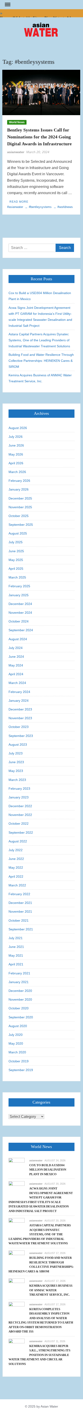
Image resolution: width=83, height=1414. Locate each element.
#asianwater (15, 207)
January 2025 (19, 595)
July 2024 (16, 648)
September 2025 (21, 524)
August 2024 (18, 639)
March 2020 (17, 1052)
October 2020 (19, 1008)
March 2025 (17, 577)
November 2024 (20, 612)
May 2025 (16, 560)
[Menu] (7, 4)
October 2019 (19, 1061)
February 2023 (19, 788)
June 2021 (16, 947)
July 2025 (16, 542)
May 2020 (16, 1043)
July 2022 (16, 850)
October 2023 (19, 727)
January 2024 (19, 700)
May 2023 (16, 771)
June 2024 (16, 656)
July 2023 (16, 753)
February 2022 (19, 894)
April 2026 (16, 463)
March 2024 (17, 683)
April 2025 (16, 568)
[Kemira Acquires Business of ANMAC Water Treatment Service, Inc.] (17, 1286)
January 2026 (19, 489)
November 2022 (20, 815)
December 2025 (20, 498)
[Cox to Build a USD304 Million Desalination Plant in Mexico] (17, 1166)
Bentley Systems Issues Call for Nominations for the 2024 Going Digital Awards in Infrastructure (39, 136)
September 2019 (21, 1070)
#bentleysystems (40, 207)
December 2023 (20, 709)
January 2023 (19, 797)
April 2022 (16, 876)
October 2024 (19, 621)
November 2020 (20, 999)
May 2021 (16, 955)
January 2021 (19, 982)
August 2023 (18, 744)
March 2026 (17, 472)
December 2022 (20, 806)
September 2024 (21, 630)
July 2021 (16, 938)
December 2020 (20, 991)
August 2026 (18, 428)
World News (17, 122)
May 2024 (16, 665)
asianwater (15, 152)
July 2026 (16, 436)
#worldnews (65, 207)
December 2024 (20, 604)
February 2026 (19, 480)
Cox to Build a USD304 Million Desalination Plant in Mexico (40, 296)
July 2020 (16, 1035)
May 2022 (16, 867)
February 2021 (19, 973)
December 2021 (20, 903)
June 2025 (16, 551)
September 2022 (21, 832)
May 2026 (16, 454)
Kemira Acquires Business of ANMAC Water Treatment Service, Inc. (40, 378)
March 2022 (17, 885)
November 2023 (20, 718)
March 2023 (17, 780)
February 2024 (19, 692)
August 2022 (18, 841)
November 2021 (20, 911)
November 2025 (20, 507)
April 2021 (16, 964)
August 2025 (18, 533)
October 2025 (19, 516)
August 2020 (18, 1026)
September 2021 (21, 929)
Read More (18, 201)
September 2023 (21, 736)
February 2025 (19, 586)
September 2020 (21, 1017)
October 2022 (19, 823)
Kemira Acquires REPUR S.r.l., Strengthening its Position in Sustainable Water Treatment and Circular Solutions (39, 1355)
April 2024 (16, 674)
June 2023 (16, 762)
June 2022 (16, 859)
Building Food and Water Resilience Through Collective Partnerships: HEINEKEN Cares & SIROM (41, 360)
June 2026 (16, 445)
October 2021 (19, 920)
